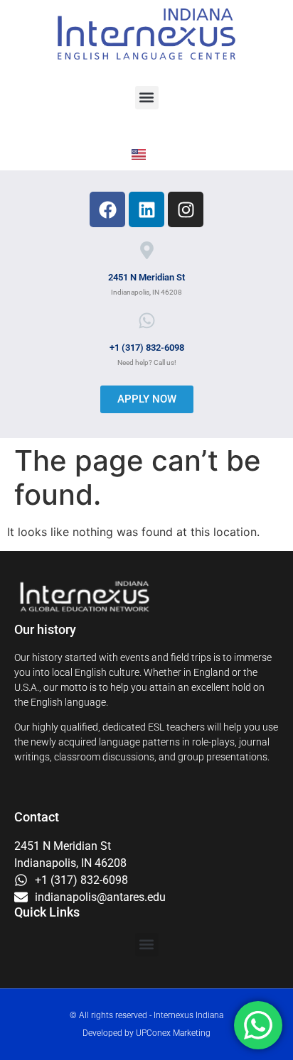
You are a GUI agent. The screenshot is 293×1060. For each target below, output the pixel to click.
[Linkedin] (146, 209)
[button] (147, 97)
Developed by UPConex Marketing (146, 1033)
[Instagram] (185, 209)
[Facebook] (107, 209)
